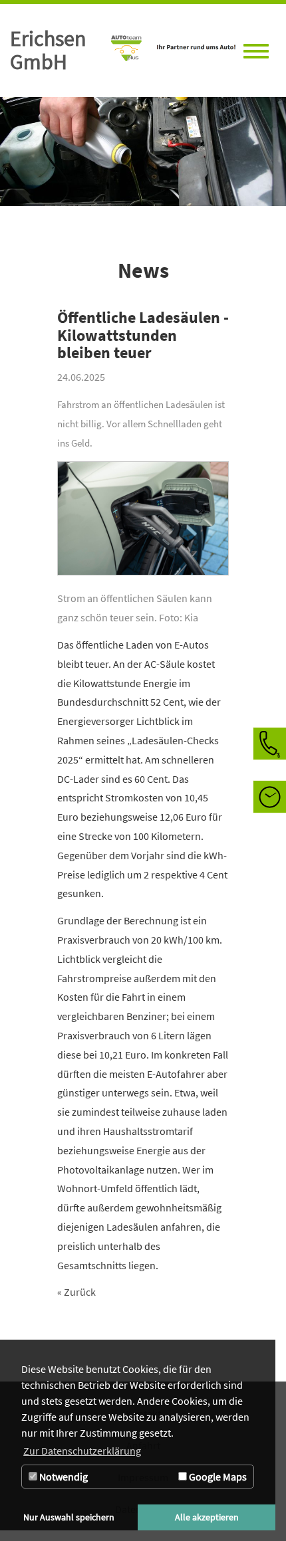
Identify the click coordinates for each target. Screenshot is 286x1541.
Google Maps (217, 1476)
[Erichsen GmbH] (169, 50)
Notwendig (62, 1476)
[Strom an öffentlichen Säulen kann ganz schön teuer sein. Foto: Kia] (143, 525)
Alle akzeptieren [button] (207, 1517)
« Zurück (76, 1291)
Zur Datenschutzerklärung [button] (82, 1450)
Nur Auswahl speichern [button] (68, 1517)
